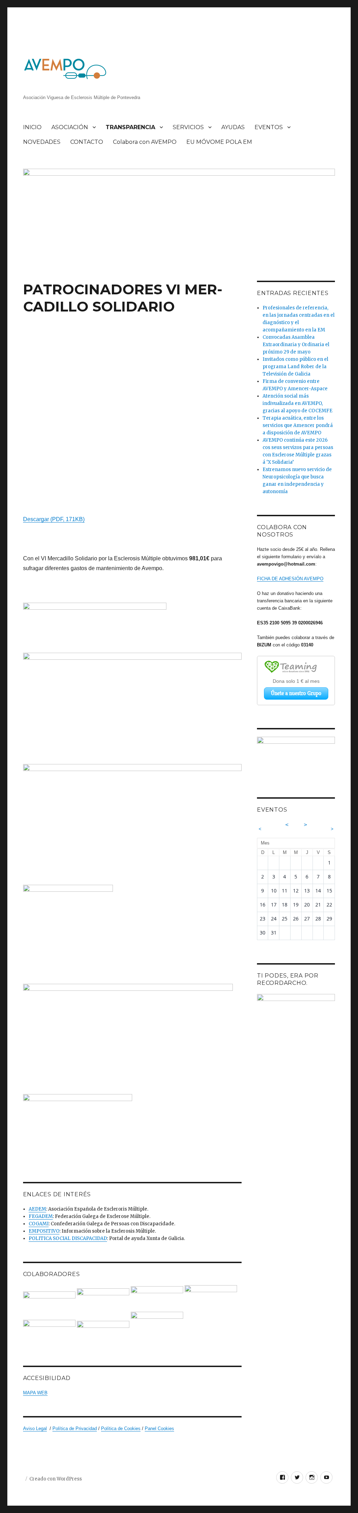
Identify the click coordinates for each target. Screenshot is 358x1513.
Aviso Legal (35, 1428)
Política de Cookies (121, 1428)
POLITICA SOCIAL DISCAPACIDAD (68, 1238)
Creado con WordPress (55, 1479)
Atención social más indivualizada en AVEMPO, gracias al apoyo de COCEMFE (297, 403)
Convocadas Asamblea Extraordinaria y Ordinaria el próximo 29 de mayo (296, 344)
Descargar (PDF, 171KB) (54, 519)
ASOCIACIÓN (69, 127)
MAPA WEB (35, 1392)
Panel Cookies (159, 1428)
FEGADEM (41, 1216)
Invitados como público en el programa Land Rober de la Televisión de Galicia (295, 366)
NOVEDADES (41, 142)
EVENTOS (269, 127)
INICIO (32, 127)
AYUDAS (233, 127)
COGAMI (39, 1224)
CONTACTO (86, 142)
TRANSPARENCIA (130, 127)
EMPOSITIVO (44, 1231)
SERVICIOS (188, 127)
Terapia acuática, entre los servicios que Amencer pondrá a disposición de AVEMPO (298, 425)
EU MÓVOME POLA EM (219, 142)
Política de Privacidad (74, 1428)
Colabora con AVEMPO (145, 142)
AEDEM (37, 1209)
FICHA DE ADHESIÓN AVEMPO (290, 578)
